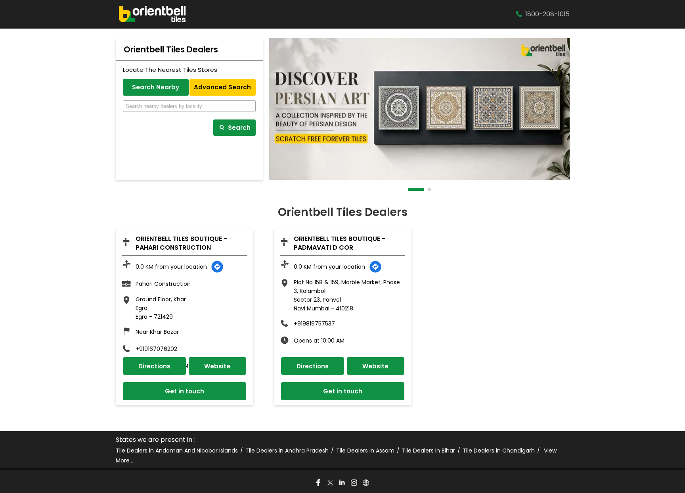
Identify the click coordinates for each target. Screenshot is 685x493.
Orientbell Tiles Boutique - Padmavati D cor (339, 243)
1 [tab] (410, 189)
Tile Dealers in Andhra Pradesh (287, 450)
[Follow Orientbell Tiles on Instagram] (354, 483)
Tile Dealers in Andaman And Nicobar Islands (177, 450)
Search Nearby (155, 87)
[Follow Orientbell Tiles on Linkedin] (342, 483)
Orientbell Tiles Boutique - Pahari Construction (181, 243)
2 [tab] (430, 189)
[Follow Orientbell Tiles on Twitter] (331, 483)
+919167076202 (156, 349)
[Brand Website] (366, 483)
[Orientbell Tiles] (152, 14)
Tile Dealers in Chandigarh (499, 450)
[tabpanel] (419, 109)
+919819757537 (314, 323)
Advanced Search (222, 87)
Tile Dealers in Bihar (428, 450)
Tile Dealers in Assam (365, 450)
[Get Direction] (217, 266)
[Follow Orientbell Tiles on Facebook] (319, 483)
